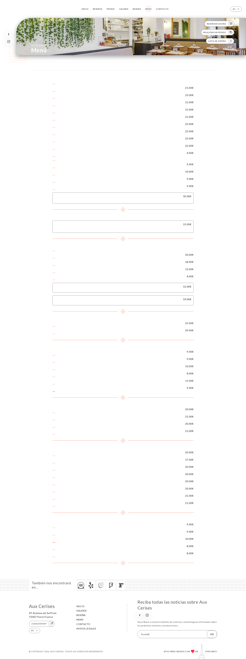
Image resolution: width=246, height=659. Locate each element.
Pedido (111, 9)
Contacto (162, 9)
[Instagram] (8, 41)
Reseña (137, 9)
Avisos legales (86, 628)
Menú (148, 9)
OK (212, 634)
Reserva (97, 9)
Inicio (85, 9)
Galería (123, 9)
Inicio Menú (38, 45)
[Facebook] (8, 34)
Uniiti (214, 651)
